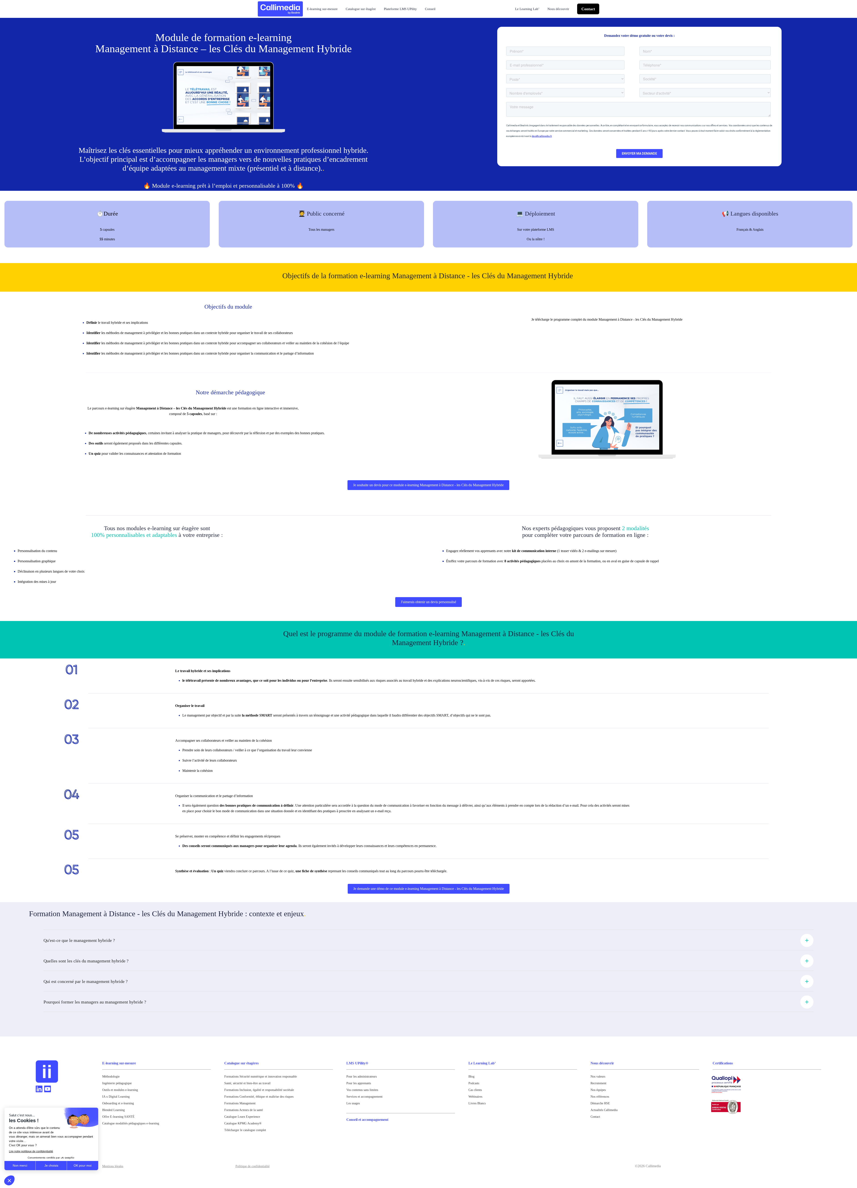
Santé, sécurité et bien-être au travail (247, 1083)
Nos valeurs (598, 1076)
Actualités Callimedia (604, 1110)
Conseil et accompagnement (367, 1120)
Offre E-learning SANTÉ (118, 1116)
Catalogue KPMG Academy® (243, 1123)
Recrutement (598, 1083)
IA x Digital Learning (116, 1096)
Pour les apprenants (358, 1083)
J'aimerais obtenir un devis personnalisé (428, 602)
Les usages (353, 1103)
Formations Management (240, 1103)
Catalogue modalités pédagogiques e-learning (130, 1123)
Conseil (430, 9)
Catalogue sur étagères (241, 1063)
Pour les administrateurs (361, 1076)
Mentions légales (112, 1166)
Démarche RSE (600, 1103)
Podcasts (473, 1083)
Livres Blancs (477, 1103)
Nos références (600, 1096)
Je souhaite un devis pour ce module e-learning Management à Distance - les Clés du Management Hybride (428, 485)
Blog (471, 1076)
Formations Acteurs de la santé (243, 1110)
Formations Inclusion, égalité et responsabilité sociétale (259, 1090)
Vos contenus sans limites (362, 1090)
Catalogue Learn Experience (242, 1116)
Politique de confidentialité (252, 1166)
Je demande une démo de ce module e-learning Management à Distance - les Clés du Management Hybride (428, 889)
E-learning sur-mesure (322, 9)
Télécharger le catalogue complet (245, 1130)
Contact (588, 9)
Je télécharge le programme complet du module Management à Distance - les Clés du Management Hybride (606, 319)
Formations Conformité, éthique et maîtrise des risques (258, 1096)
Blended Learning (113, 1110)
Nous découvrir (558, 9)
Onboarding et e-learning (118, 1103)
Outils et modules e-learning (120, 1090)
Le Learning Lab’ (527, 9)
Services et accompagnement (364, 1096)
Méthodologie (111, 1076)
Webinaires (475, 1096)
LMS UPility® (357, 1063)
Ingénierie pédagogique (117, 1083)
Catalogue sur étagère (361, 9)
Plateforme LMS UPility (400, 9)
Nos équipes (598, 1090)
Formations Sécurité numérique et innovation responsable (260, 1076)
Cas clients (475, 1090)
